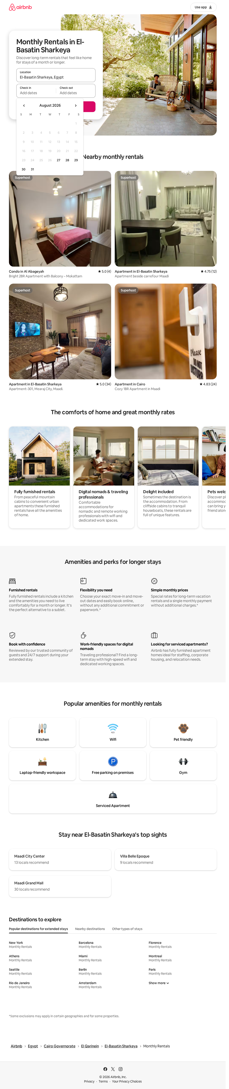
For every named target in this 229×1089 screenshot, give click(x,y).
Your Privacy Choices (127, 1081)
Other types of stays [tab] (127, 929)
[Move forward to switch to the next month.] (75, 105)
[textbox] (36, 93)
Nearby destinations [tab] (90, 929)
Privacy (89, 1081)
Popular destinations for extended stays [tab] (38, 929)
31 (32, 169)
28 (67, 160)
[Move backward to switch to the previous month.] (24, 105)
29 (76, 160)
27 (58, 160)
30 (23, 169)
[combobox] (56, 77)
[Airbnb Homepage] (20, 7)
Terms (103, 1081)
